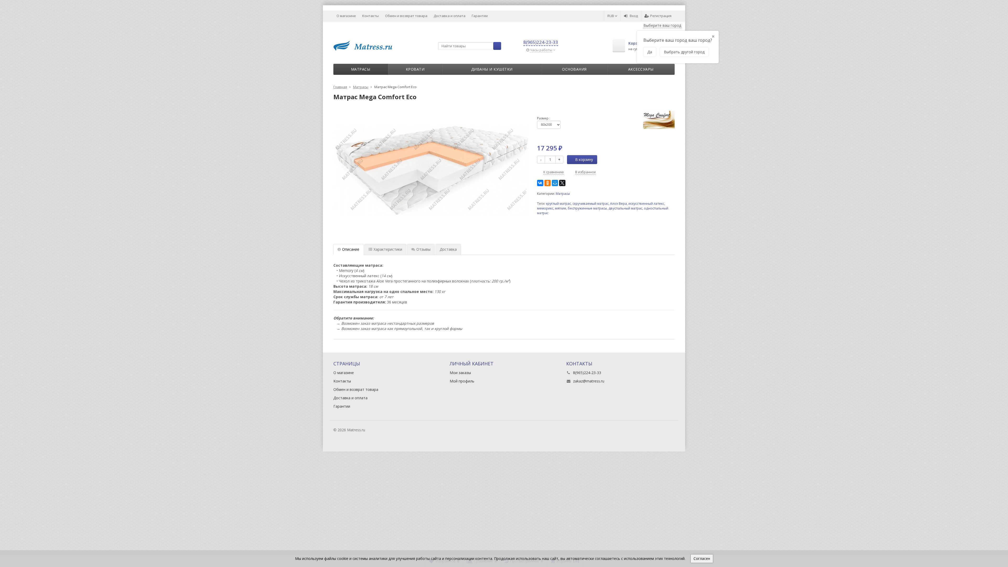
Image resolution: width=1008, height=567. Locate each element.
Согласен (702, 558)
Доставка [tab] (448, 249)
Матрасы (360, 69)
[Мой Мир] (555, 183)
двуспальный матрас (625, 208)
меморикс (545, 208)
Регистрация (660, 15)
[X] (562, 183)
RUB (611, 15)
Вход (634, 15)
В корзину (584, 159)
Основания (574, 69)
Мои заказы (460, 372)
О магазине (346, 15)
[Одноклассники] (547, 183)
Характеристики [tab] (388, 249)
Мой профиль (462, 381)
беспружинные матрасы (587, 208)
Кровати (415, 69)
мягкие (560, 208)
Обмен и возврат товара (406, 15)
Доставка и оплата (449, 15)
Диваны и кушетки (492, 69)
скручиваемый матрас (590, 203)
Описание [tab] (350, 249)
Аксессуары (641, 69)
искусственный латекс (646, 203)
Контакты (370, 15)
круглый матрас (558, 203)
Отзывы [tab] (423, 249)
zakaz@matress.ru (588, 381)
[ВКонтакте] (540, 183)
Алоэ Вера (618, 203)
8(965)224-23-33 (540, 42)
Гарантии (480, 15)
